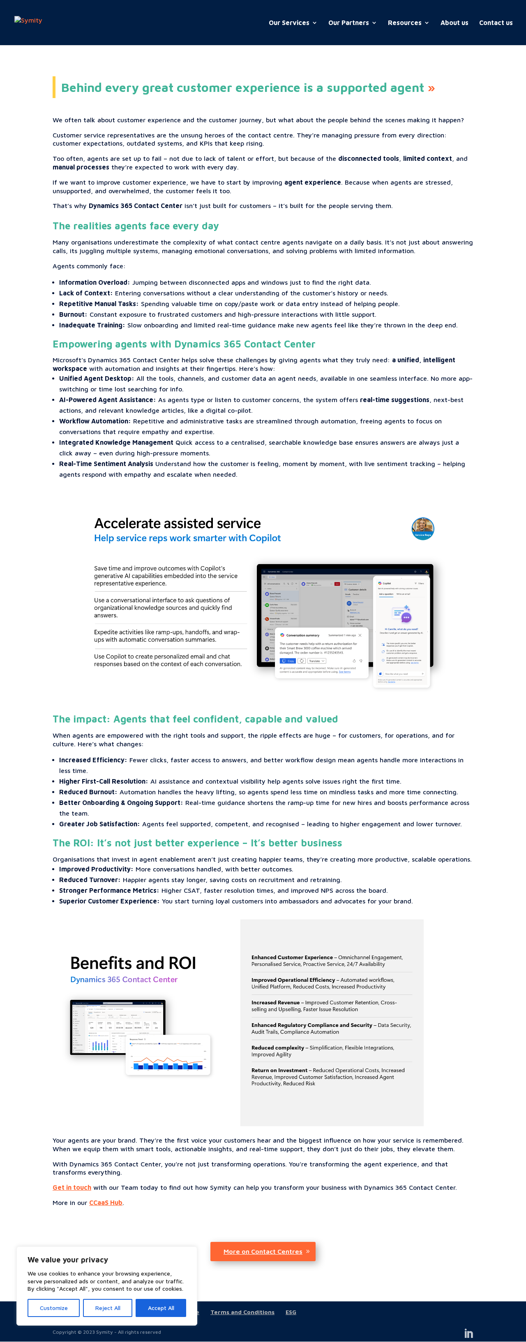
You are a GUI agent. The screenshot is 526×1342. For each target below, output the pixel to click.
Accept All (161, 1307)
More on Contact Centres (263, 1251)
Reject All (107, 1307)
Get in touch (72, 1187)
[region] (106, 1286)
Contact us (496, 23)
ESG (291, 1311)
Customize (54, 1307)
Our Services (289, 23)
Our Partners (348, 23)
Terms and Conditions (242, 1311)
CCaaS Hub (105, 1202)
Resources (405, 23)
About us (454, 23)
